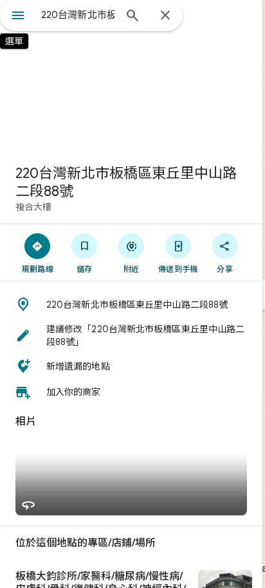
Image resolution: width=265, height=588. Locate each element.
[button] (131, 304)
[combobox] (77, 14)
